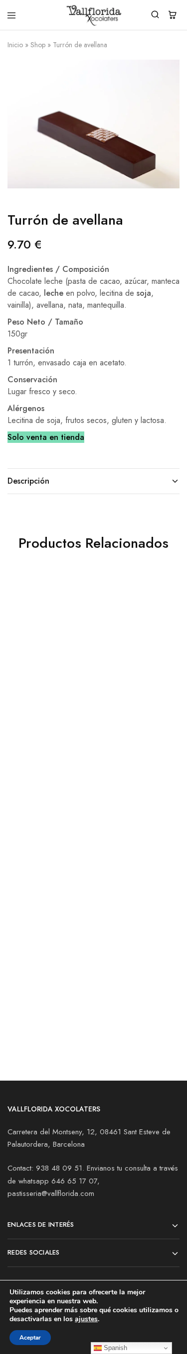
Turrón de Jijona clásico (123, 836)
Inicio (15, 45)
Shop (37, 45)
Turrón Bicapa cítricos (119, 982)
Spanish (114, 1348)
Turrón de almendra (130, 675)
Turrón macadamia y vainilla (44, 982)
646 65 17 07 (74, 1181)
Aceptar (30, 1338)
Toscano (22, 831)
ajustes (86, 1319)
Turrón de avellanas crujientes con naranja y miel (43, 686)
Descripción (28, 481)
